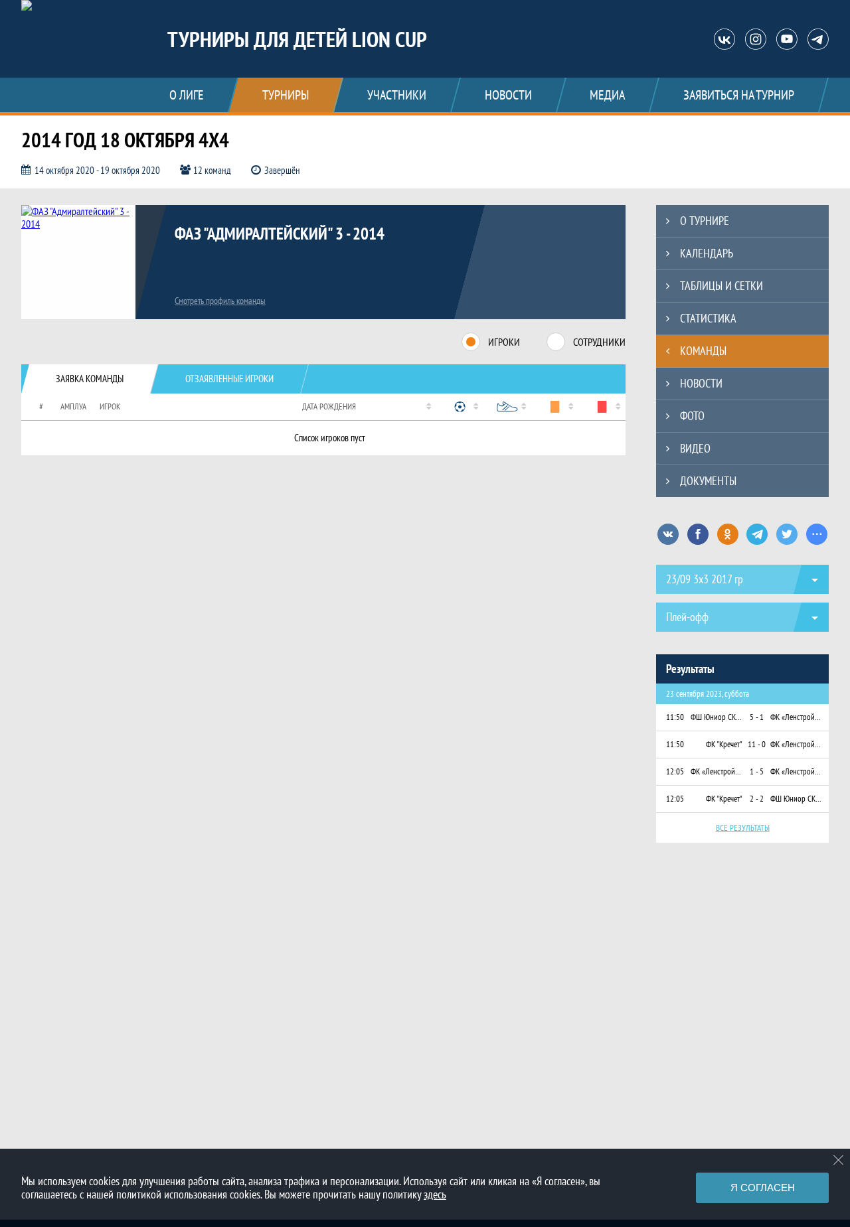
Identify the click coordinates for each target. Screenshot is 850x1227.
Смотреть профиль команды (220, 301)
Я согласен (762, 1187)
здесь (435, 1194)
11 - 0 (757, 744)
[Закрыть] (839, 1160)
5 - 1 (757, 717)
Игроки (504, 341)
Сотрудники (599, 341)
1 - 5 (757, 771)
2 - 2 (757, 798)
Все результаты (743, 827)
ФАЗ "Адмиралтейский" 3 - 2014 (279, 233)
